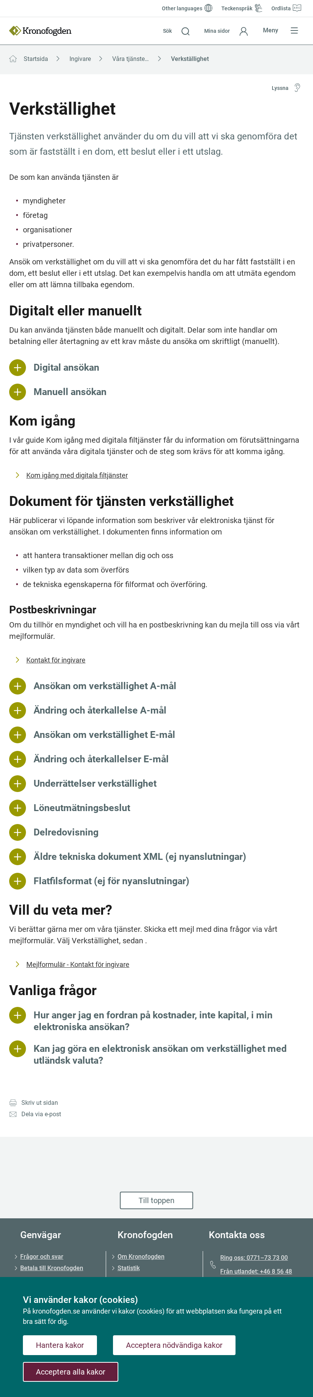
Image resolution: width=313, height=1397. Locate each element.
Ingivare (80, 58)
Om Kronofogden (141, 1256)
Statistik (129, 1268)
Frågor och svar (41, 1256)
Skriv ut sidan (39, 1102)
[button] (176, 31)
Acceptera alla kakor (70, 1371)
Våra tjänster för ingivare (139, 58)
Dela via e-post (41, 1114)
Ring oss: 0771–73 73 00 (254, 1257)
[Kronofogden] (40, 31)
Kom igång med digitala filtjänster (77, 475)
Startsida (36, 58)
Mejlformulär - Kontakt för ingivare (77, 964)
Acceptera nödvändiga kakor (174, 1345)
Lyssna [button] (280, 88)
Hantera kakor (60, 1345)
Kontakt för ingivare (56, 660)
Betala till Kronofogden (51, 1268)
